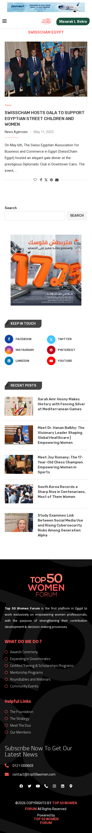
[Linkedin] (62, 786)
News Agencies (16, 132)
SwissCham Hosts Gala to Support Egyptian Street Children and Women (44, 118)
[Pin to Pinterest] (51, 180)
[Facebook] (21, 786)
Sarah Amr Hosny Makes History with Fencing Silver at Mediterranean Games (61, 404)
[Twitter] (29, 786)
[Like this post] (35, 180)
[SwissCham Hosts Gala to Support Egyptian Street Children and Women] (46, 69)
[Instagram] (54, 786)
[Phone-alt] (46, 786)
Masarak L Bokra (73, 21)
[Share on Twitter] (46, 180)
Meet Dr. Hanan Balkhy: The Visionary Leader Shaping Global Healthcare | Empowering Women (61, 435)
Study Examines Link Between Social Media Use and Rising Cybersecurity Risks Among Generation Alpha (60, 525)
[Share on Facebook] (41, 180)
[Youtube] (37, 786)
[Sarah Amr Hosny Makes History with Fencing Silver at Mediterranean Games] (19, 406)
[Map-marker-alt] (70, 786)
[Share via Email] (57, 180)
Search (11, 208)
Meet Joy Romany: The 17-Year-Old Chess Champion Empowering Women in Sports (60, 464)
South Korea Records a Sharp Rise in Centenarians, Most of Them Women (62, 492)
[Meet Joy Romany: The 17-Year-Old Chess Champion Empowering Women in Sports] (19, 464)
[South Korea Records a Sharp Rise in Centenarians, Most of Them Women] (19, 493)
